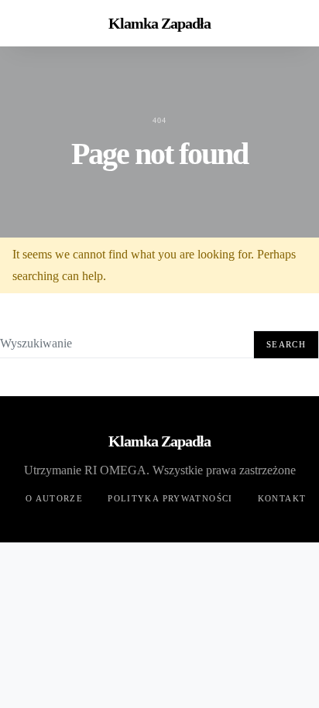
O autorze (54, 498)
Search (286, 344)
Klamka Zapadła (159, 23)
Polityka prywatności (170, 498)
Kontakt (282, 498)
